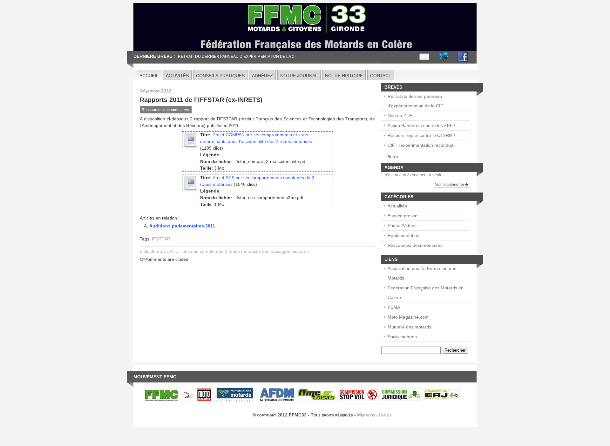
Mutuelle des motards (409, 326)
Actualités (397, 205)
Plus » (392, 156)
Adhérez (262, 75)
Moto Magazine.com (408, 317)
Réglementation (403, 235)
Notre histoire (344, 75)
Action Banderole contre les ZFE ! (421, 125)
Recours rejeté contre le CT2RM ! (421, 135)
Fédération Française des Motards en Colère (426, 292)
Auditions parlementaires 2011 (182, 225)
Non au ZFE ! (401, 115)
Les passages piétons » (286, 251)
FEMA (394, 307)
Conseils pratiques (220, 75)
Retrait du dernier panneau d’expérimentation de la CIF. (416, 101)
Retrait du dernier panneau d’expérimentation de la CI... (238, 56)
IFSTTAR (161, 238)
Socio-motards (402, 336)
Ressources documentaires (165, 110)
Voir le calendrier (450, 184)
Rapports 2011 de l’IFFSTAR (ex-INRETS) (201, 99)
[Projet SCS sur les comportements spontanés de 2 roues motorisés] (190, 188)
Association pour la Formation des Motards (422, 273)
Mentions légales (374, 414)
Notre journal (299, 75)
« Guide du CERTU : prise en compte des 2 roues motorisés (200, 251)
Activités (177, 75)
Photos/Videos (402, 225)
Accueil (149, 75)
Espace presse (402, 215)
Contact (380, 75)
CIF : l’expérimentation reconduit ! (422, 145)
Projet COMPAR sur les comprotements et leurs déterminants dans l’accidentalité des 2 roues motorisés (256, 138)
